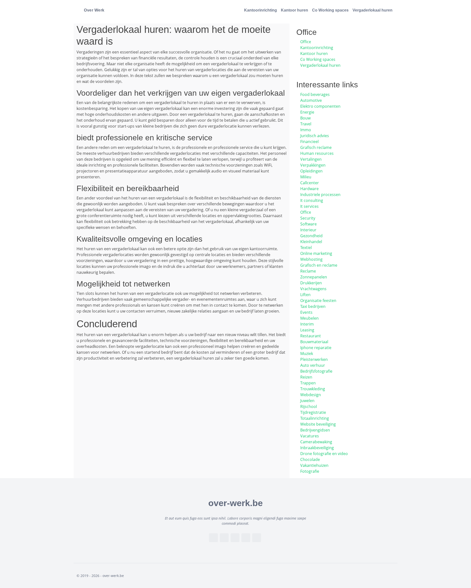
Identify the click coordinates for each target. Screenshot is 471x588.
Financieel (309, 141)
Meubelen (309, 318)
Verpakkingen (313, 165)
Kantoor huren (294, 10)
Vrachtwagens (313, 288)
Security (307, 218)
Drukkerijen (311, 283)
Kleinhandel (311, 241)
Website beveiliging (318, 424)
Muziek (306, 353)
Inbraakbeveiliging (317, 447)
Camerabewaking (316, 441)
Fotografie (309, 471)
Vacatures (309, 436)
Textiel (306, 247)
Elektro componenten (320, 106)
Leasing (307, 330)
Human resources (317, 153)
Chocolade (310, 459)
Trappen (308, 383)
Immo (305, 129)
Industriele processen (320, 194)
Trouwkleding (312, 389)
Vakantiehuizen (314, 465)
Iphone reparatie (315, 347)
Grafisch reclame (316, 147)
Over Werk (94, 10)
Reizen (306, 377)
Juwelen (307, 400)
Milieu (305, 177)
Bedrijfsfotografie (316, 371)
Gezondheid (311, 235)
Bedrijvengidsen (315, 430)
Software (308, 224)
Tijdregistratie (313, 412)
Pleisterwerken (314, 359)
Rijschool (308, 406)
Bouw (305, 118)
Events (306, 312)
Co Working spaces (330, 10)
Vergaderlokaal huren (372, 10)
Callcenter (309, 182)
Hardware (309, 188)
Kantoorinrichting (260, 10)
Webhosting (311, 259)
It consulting (311, 200)
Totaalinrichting (314, 418)
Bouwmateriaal (314, 341)
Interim (307, 324)
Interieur (308, 230)
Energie (307, 112)
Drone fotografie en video (324, 453)
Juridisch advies (314, 135)
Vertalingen (311, 159)
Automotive (311, 100)
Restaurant (310, 336)
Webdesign (310, 394)
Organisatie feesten (318, 300)
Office (305, 41)
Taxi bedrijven (313, 306)
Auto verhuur (312, 365)
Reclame (308, 271)
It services (309, 206)
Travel (305, 124)
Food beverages (315, 94)
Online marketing (316, 253)
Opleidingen (311, 171)
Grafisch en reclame (318, 265)
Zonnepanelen (313, 277)
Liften (305, 294)
